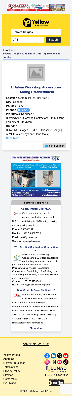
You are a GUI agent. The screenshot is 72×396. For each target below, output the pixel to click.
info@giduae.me (28, 237)
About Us (8, 358)
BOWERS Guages (17, 130)
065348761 (27, 229)
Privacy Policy (11, 371)
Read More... (13, 138)
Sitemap (8, 375)
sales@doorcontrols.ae (31, 322)
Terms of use (10, 367)
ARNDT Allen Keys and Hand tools (27, 134)
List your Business (14, 362)
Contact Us (10, 379)
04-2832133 (61, 375)
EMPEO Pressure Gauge (46, 130)
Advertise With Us (36, 344)
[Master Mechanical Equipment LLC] (36, 7)
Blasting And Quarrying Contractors (27, 118)
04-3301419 (40, 318)
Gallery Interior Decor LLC (36, 208)
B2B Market (10, 383)
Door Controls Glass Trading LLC (36, 290)
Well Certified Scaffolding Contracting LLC (36, 249)
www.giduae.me (31, 241)
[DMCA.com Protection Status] (56, 382)
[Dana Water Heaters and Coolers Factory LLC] (36, 176)
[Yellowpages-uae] (36, 22)
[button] (23, 110)
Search (53, 39)
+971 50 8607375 (31, 233)
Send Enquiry (56, 145)
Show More (36, 328)
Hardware (27, 122)
